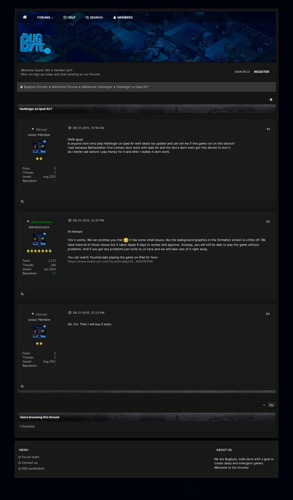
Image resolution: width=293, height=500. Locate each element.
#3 (268, 314)
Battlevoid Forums (65, 87)
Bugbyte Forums (35, 87)
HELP (71, 17)
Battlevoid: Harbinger (97, 87)
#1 (268, 129)
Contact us (29, 462)
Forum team (30, 457)
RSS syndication (33, 468)
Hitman (41, 129)
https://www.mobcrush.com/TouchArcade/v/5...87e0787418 (110, 261)
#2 (268, 221)
